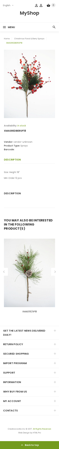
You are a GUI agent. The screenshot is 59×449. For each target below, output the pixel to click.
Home (7, 38)
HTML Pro (37, 432)
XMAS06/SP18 (29, 311)
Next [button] (55, 272)
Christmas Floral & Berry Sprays (29, 38)
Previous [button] (4, 272)
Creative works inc (16, 429)
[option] (29, 84)
